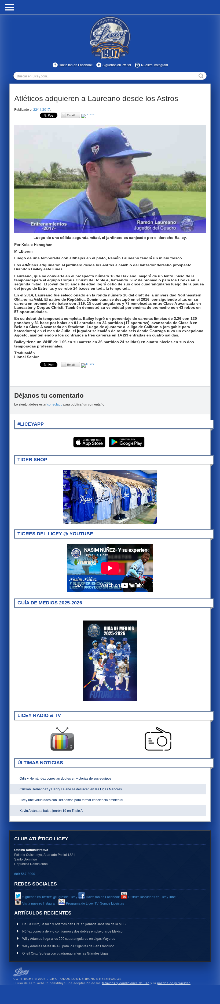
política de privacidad (173, 983)
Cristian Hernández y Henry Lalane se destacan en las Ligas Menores (71, 789)
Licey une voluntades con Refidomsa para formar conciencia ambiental (71, 800)
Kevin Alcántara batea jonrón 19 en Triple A (51, 811)
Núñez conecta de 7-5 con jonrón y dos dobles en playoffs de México (72, 931)
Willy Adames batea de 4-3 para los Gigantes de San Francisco (68, 946)
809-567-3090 (24, 873)
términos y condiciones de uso (125, 983)
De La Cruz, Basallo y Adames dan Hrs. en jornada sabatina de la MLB (74, 923)
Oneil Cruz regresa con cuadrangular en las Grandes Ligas (65, 953)
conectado (55, 404)
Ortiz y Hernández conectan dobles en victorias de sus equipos (65, 778)
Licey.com (110, 37)
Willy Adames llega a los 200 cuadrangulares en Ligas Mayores (68, 938)
